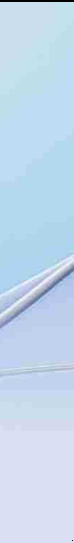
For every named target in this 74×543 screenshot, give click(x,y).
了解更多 (3, 1)
